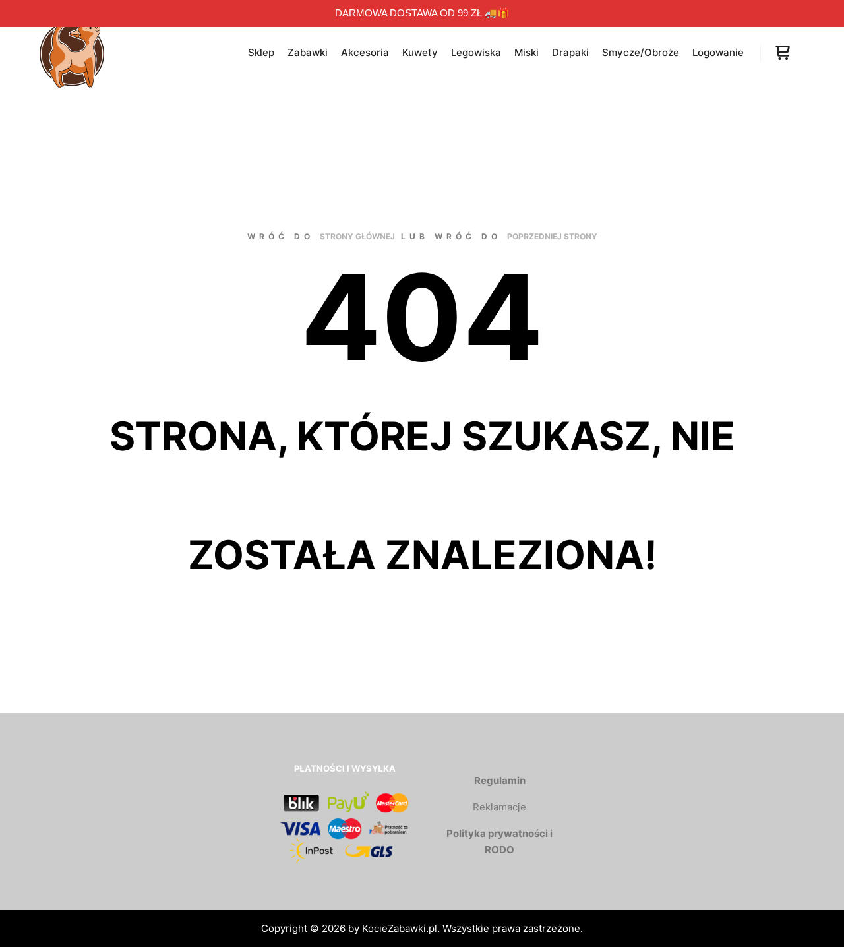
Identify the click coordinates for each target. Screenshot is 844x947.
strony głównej (357, 236)
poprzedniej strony (552, 236)
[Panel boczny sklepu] (782, 53)
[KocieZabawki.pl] (73, 53)
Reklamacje (499, 807)
